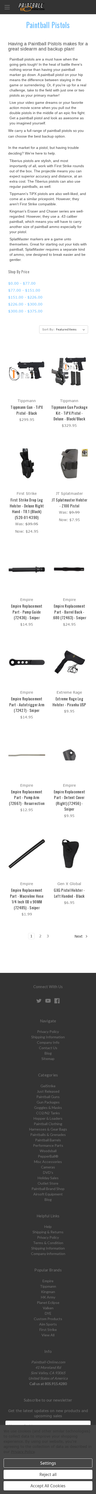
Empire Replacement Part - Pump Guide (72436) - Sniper (26, 611)
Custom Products (48, 1319)
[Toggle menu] (7, 7)
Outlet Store (48, 1183)
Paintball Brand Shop (48, 1188)
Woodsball (48, 1151)
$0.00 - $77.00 (22, 283)
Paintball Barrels (48, 1140)
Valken (48, 1308)
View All (48, 1335)
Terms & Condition (48, 1243)
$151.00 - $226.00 (25, 297)
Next (79, 936)
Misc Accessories (48, 1161)
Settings (48, 1463)
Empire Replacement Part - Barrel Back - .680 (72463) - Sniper (69, 611)
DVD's (48, 1172)
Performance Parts (48, 1145)
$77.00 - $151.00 (24, 290)
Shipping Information (48, 1037)
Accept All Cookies (48, 1486)
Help (48, 1226)
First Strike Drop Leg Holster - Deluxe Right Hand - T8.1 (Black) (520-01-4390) (27, 508)
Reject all (48, 1474)
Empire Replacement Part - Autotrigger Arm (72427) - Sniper (27, 704)
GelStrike (48, 1086)
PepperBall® (48, 1156)
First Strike (48, 1329)
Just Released (48, 1091)
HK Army (48, 1297)
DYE (48, 1313)
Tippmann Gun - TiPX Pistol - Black (26, 410)
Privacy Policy (48, 1031)
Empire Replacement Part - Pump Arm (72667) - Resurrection (27, 797)
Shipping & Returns (48, 1232)
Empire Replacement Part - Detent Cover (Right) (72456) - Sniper (69, 800)
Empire (48, 1281)
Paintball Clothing (48, 1124)
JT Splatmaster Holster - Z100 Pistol (69, 502)
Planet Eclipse (48, 1302)
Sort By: (48, 329)
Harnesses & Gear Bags (48, 1129)
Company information (48, 1253)
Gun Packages (48, 1102)
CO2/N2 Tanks (48, 1113)
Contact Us (48, 1048)
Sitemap (48, 1058)
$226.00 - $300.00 (25, 304)
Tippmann (48, 1286)
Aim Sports (48, 1324)
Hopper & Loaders (48, 1118)
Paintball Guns (48, 1096)
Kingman (48, 1291)
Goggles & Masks (48, 1107)
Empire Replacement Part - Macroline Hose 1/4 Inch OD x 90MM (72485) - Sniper (27, 898)
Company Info (48, 1042)
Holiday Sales (48, 1178)
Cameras (48, 1167)
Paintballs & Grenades (48, 1134)
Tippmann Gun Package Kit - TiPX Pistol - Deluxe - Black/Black (69, 412)
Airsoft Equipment (48, 1194)
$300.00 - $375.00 (25, 311)
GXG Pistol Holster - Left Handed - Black (69, 893)
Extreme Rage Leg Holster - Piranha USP (69, 701)
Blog (48, 1053)
